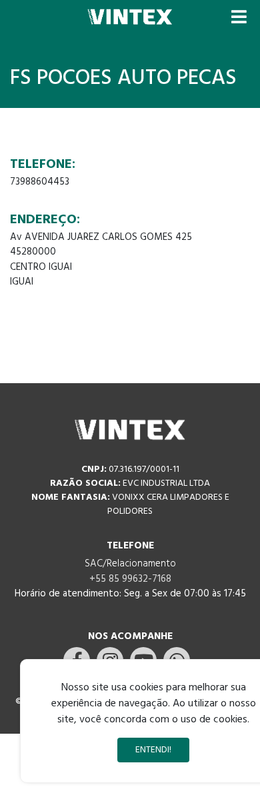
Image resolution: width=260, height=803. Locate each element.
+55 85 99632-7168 (130, 579)
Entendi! (153, 750)
